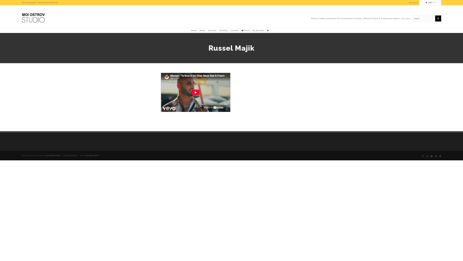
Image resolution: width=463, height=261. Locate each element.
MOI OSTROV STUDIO (53, 155)
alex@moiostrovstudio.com (48, 3)
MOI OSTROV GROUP (92, 155)
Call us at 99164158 (29, 3)
